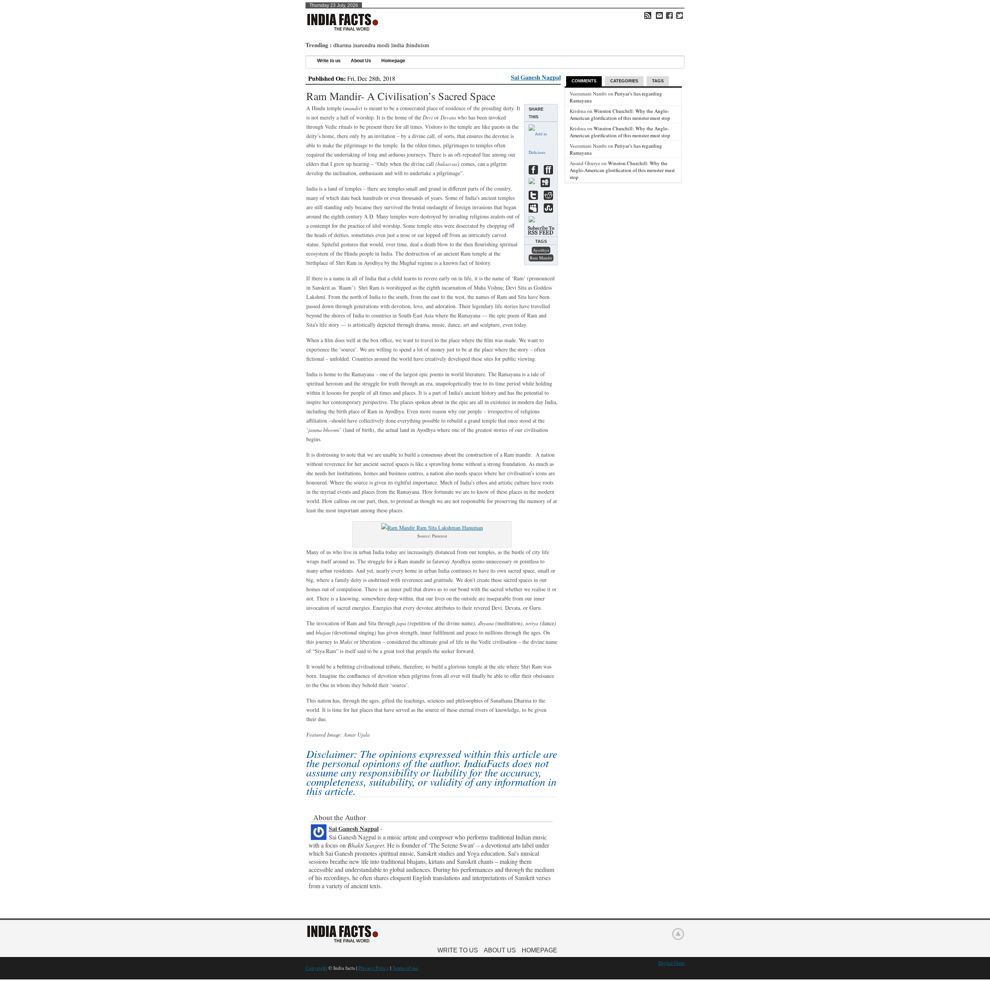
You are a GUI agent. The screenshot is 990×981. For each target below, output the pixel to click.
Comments (584, 80)
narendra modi (371, 45)
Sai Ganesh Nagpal (536, 77)
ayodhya (541, 250)
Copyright (316, 967)
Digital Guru (671, 962)
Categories (624, 80)
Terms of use (405, 967)
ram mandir (541, 258)
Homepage (393, 60)
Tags (658, 80)
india (398, 45)
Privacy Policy (373, 967)
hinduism (418, 45)
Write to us (329, 60)
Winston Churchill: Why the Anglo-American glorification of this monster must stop (620, 114)
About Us (361, 60)
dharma (342, 45)
